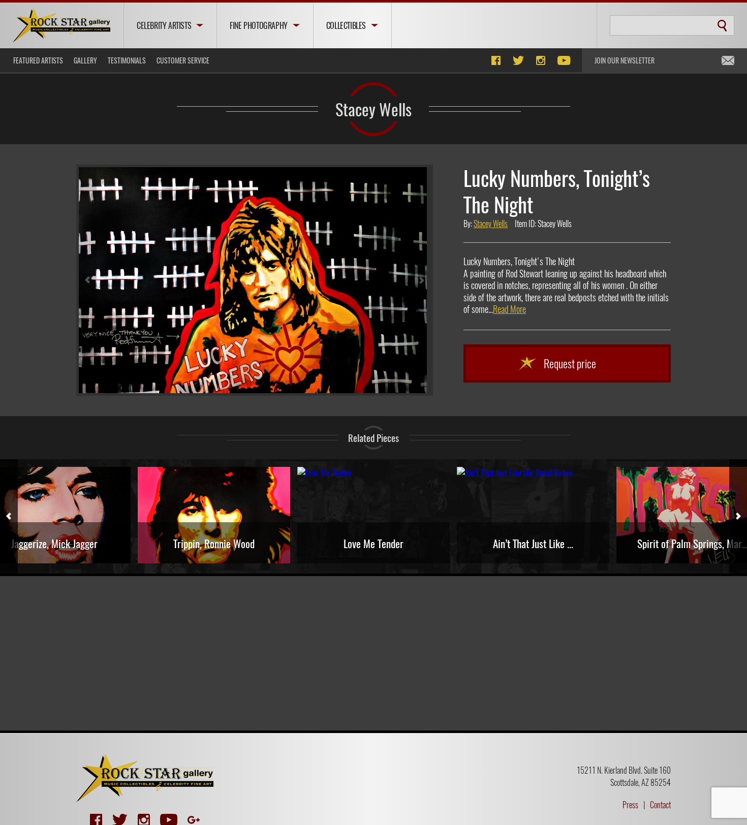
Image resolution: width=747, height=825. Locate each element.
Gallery (85, 60)
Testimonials (127, 60)
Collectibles (346, 25)
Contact (660, 805)
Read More (509, 308)
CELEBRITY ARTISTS (164, 25)
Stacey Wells (373, 109)
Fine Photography (259, 25)
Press (630, 805)
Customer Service (183, 60)
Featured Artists (38, 60)
